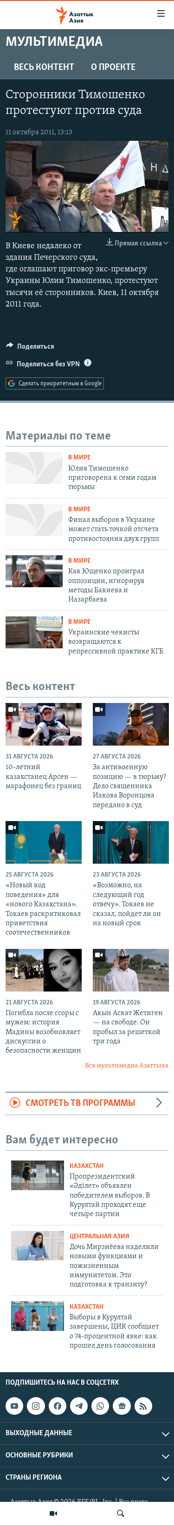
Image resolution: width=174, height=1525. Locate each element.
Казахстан (86, 1166)
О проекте (113, 67)
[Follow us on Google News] (121, 1406)
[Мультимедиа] (53, 1513)
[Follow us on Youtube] (14, 1406)
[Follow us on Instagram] (36, 1406)
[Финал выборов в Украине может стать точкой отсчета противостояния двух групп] (34, 520)
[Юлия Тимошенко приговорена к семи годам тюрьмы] (34, 468)
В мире (79, 457)
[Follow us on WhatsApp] (100, 1406)
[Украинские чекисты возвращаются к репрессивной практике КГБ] (34, 632)
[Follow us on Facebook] (57, 1406)
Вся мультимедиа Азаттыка (126, 1065)
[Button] (30, 349)
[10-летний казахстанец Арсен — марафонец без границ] (44, 724)
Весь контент (44, 67)
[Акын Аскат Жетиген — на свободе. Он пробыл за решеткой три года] (131, 970)
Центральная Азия (99, 1236)
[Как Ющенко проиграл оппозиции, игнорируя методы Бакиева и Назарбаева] (34, 571)
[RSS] (143, 1406)
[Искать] (121, 1513)
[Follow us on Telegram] (79, 1406)
